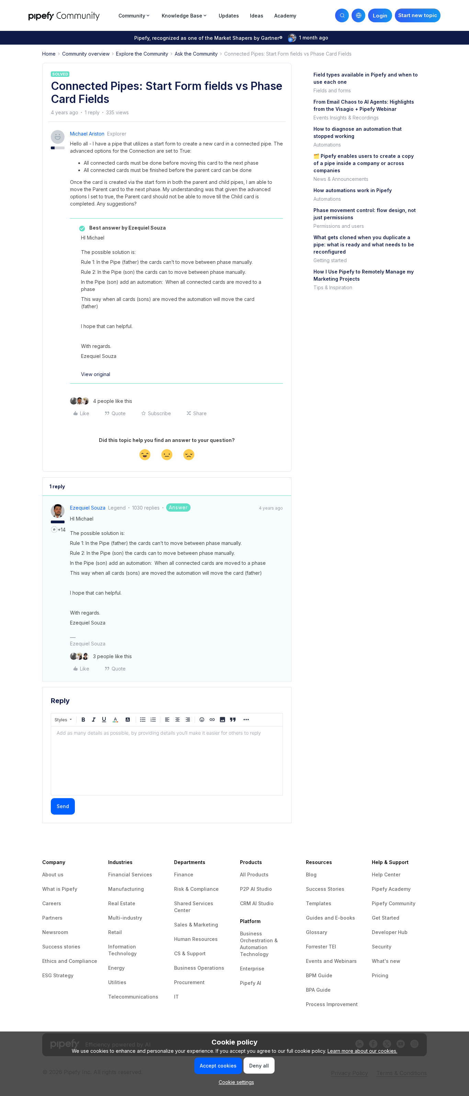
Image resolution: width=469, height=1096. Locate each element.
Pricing (380, 975)
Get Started (385, 918)
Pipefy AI (250, 983)
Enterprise (252, 968)
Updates (229, 16)
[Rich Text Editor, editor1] (167, 760)
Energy (116, 968)
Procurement (189, 982)
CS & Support (190, 953)
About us (53, 874)
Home (49, 54)
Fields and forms (332, 90)
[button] (418, 15)
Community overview (86, 54)
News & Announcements (340, 179)
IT (176, 997)
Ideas (256, 16)
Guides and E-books (330, 918)
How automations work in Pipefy (352, 190)
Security (381, 946)
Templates (318, 903)
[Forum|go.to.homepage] (71, 15)
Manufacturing (126, 889)
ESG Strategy (57, 975)
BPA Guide (318, 990)
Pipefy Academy (391, 889)
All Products (254, 874)
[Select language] (358, 15)
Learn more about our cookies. (362, 1051)
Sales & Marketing (196, 925)
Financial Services (130, 874)
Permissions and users (338, 226)
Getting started (330, 260)
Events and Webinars (331, 961)
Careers (51, 903)
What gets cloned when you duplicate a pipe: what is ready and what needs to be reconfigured (363, 244)
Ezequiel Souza (87, 508)
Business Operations (199, 968)
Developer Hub (390, 932)
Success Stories (325, 889)
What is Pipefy (59, 889)
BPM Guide (319, 975)
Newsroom (55, 932)
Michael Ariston (87, 134)
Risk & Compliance (196, 889)
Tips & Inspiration (332, 287)
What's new (386, 961)
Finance (183, 874)
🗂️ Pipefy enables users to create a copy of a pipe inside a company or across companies (363, 163)
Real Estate (121, 903)
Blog (311, 874)
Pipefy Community (393, 903)
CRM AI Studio (257, 903)
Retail (115, 932)
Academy (285, 16)
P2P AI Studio (256, 889)
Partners (52, 918)
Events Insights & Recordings (346, 117)
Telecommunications (133, 997)
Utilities (117, 982)
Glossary (316, 932)
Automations (327, 145)
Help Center (386, 874)
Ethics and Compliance (69, 961)
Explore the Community (142, 54)
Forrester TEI (321, 946)
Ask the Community (196, 54)
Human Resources (196, 939)
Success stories (61, 946)
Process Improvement (332, 1004)
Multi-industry (125, 918)
